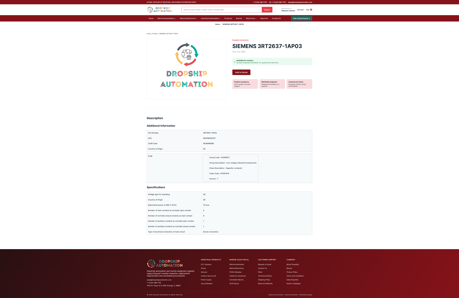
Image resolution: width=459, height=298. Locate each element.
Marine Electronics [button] (188, 18)
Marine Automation (237, 264)
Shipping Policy (264, 280)
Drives (203, 268)
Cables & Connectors (238, 276)
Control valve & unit (208, 276)
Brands (239, 18)
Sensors (204, 272)
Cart (309, 10)
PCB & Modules (235, 272)
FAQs (260, 272)
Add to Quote (241, 72)
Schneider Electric (237, 280)
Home (151, 18)
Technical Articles (265, 276)
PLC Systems (206, 264)
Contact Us (276, 18)
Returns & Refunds (265, 283)
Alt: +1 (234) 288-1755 (277, 2)
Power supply (206, 280)
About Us (264, 18)
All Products (234, 283)
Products (228, 18)
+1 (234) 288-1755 (260, 2)
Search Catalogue (294, 283)
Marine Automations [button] (166, 18)
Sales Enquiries (292, 280)
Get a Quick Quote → (301, 18)
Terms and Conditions (295, 276)
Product (155, 34)
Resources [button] (250, 18)
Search (267, 10)
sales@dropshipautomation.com (300, 2)
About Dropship (293, 264)
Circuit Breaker (207, 283)
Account (300, 10)
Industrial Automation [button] (210, 18)
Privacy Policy (292, 272)
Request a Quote (264, 264)
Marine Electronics (237, 268)
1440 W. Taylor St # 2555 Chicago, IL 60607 (164, 286)
